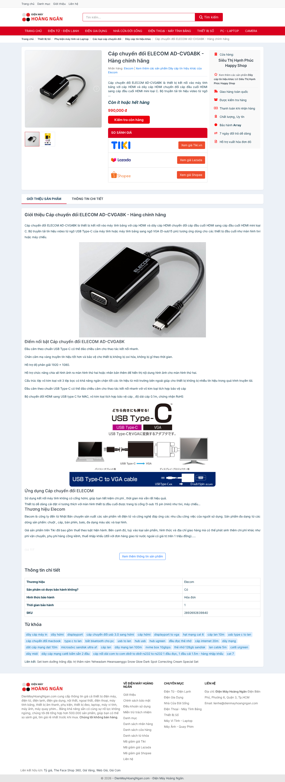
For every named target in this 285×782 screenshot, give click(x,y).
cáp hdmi (144, 634)
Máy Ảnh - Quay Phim (179, 726)
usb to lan (124, 641)
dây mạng (229, 641)
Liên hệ (73, 3)
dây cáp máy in (36, 634)
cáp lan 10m (216, 634)
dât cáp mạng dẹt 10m (41, 647)
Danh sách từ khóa (136, 735)
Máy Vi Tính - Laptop (178, 720)
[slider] (32, 139)
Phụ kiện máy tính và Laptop (71, 39)
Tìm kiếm (210, 17)
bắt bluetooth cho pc (99, 641)
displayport (75, 634)
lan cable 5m (218, 647)
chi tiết (87, 199)
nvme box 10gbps (158, 647)
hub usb (140, 641)
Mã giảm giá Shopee (137, 753)
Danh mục (43, 3)
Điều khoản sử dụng (137, 706)
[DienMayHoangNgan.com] (42, 17)
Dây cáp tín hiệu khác (138, 39)
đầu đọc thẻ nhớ (180, 641)
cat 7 (230, 653)
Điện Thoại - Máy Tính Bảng (169, 31)
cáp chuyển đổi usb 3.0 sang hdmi (110, 634)
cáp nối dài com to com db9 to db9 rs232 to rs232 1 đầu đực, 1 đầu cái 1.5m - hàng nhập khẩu (158, 653)
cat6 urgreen (239, 647)
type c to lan (73, 641)
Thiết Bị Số (205, 31)
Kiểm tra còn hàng (129, 120)
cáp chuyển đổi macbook (43, 641)
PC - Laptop (229, 31)
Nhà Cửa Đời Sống (127, 31)
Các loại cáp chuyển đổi (107, 39)
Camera (251, 31)
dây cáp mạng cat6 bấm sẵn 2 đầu (66, 653)
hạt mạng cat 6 (193, 634)
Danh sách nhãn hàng (138, 724)
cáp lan (106, 647)
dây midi (32, 653)
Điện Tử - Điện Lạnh (63, 31)
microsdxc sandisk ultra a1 (79, 647)
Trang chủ (27, 3)
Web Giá (102, 770)
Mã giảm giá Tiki (134, 741)
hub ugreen (157, 641)
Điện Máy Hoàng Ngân (168, 778)
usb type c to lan (239, 634)
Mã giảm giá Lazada (137, 747)
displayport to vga (166, 634)
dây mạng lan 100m (128, 647)
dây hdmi (57, 634)
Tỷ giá (48, 770)
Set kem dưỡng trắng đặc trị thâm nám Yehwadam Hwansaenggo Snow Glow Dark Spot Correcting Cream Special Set (117, 661)
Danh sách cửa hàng (137, 729)
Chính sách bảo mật (136, 700)
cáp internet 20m (206, 641)
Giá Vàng (89, 770)
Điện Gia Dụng (96, 31)
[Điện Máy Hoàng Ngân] (42, 687)
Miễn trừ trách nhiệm (137, 712)
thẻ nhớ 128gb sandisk (189, 647)
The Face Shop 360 (67, 770)
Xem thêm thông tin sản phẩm (142, 556)
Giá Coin (115, 770)
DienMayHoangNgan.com (132, 778)
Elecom (128, 68)
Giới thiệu (59, 3)
